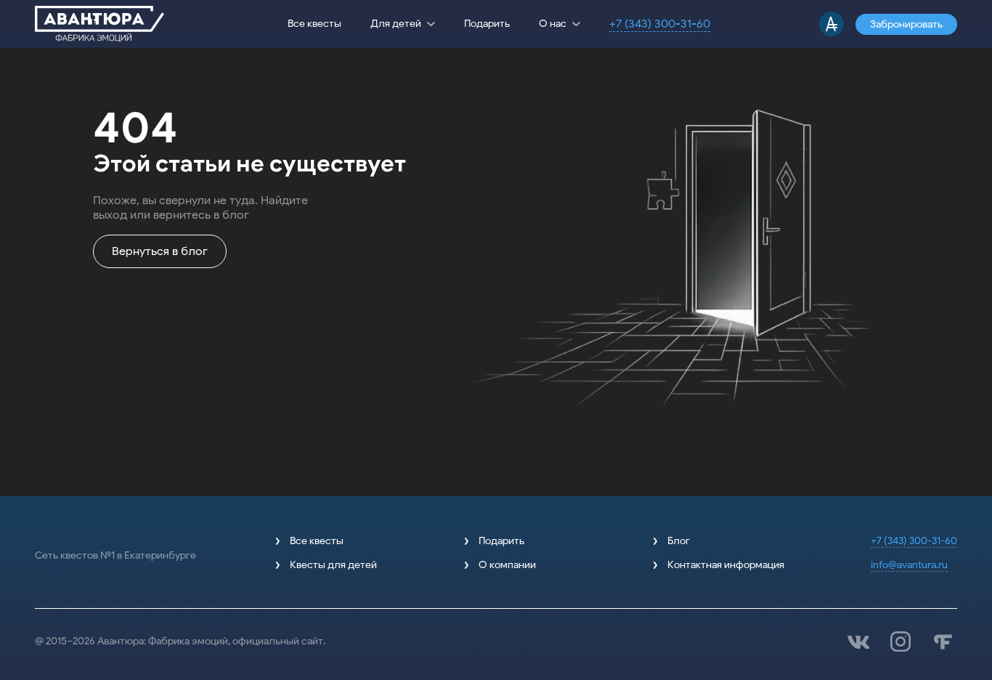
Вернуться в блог (160, 251)
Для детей (395, 23)
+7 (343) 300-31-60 (659, 24)
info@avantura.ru (909, 565)
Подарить (487, 23)
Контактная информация (725, 565)
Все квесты (314, 23)
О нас (552, 23)
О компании (507, 565)
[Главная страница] (99, 24)
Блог (678, 541)
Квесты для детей (333, 565)
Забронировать (906, 24)
